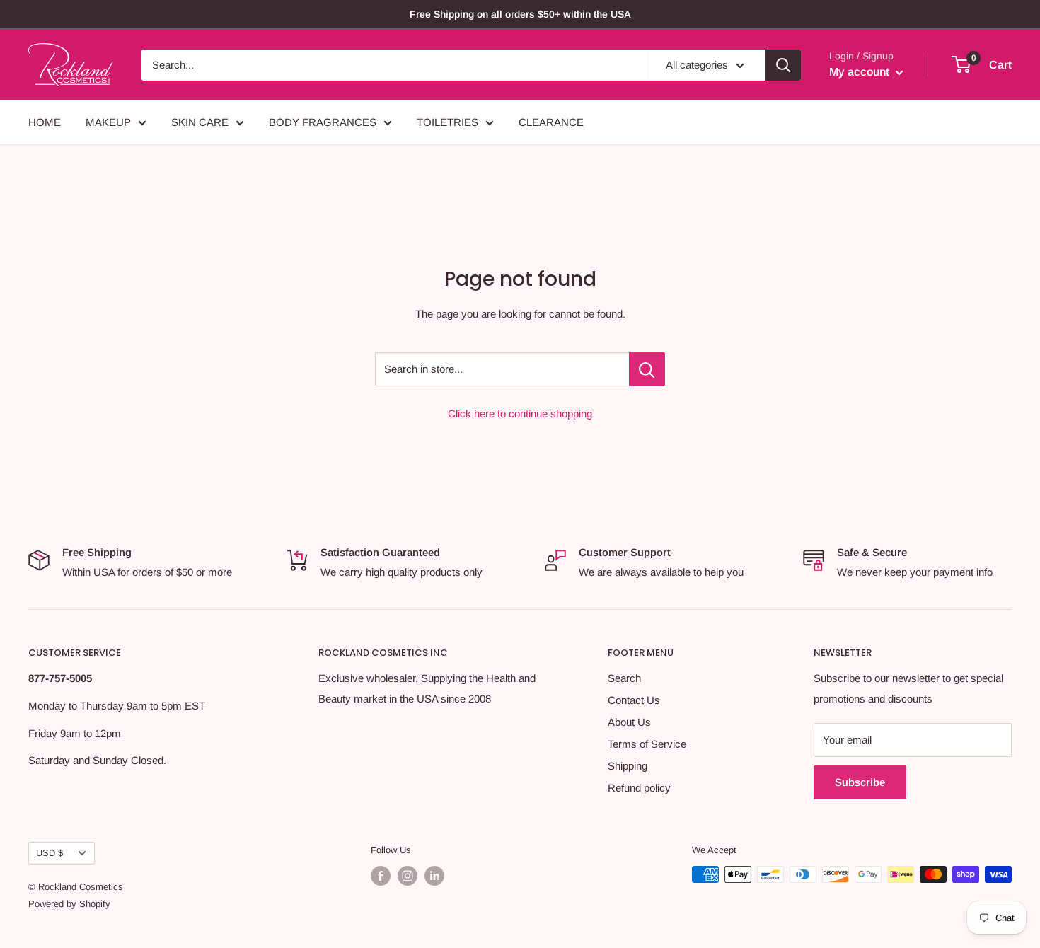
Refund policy (639, 788)
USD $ (49, 853)
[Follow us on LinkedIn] (434, 876)
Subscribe (860, 782)
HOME (44, 122)
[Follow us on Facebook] (381, 876)
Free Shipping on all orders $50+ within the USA (520, 14)
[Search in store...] (647, 369)
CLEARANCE (551, 122)
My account (860, 72)
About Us (629, 722)
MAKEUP (108, 122)
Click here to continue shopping (520, 413)
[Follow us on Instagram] (407, 876)
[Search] (783, 65)
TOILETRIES (447, 122)
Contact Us (634, 700)
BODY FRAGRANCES (322, 122)
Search (624, 678)
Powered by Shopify (69, 903)
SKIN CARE (200, 122)
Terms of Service (647, 744)
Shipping (627, 766)
